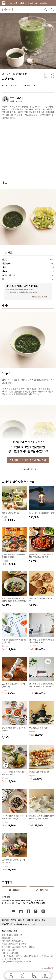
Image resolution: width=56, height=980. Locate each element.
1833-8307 (16, 889)
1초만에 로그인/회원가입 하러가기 (28, 460)
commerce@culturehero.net (19, 961)
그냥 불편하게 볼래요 (28, 469)
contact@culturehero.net (24, 923)
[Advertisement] (28, 151)
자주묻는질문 (40, 920)
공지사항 (29, 920)
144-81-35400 (20, 943)
